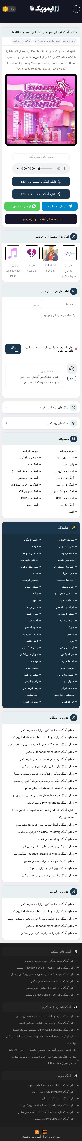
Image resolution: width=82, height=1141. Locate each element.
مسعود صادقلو (66, 620)
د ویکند (70, 627)
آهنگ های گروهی (64, 471)
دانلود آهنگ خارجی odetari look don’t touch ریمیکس (47, 1112)
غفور (35, 600)
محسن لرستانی (29, 579)
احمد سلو (32, 620)
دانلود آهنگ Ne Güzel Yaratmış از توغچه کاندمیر (45, 831)
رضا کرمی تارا (30, 688)
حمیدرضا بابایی (65, 674)
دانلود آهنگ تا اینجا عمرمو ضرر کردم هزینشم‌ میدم (45, 824)
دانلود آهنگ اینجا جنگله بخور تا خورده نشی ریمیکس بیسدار (40, 744)
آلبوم (71, 511)
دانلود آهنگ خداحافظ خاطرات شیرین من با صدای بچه (42, 795)
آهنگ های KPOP (64, 498)
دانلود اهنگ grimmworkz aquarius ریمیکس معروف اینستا (44, 1029)
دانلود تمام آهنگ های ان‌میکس (41, 219)
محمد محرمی (30, 634)
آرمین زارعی (67, 647)
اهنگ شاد (33, 464)
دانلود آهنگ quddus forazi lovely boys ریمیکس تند (44, 853)
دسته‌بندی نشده (65, 457)
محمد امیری (31, 667)
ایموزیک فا (35, 57)
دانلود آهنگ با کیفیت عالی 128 (38, 194)
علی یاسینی (67, 586)
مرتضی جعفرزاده (64, 593)
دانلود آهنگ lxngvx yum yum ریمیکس (54, 1118)
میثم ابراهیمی (30, 674)
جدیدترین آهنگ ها (28, 457)
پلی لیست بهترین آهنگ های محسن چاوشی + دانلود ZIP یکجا (42, 1049)
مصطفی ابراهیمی (64, 694)
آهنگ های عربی (65, 477)
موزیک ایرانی (30, 450)
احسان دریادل (66, 661)
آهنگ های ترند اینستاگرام (54, 407)
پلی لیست (68, 464)
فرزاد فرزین (67, 701)
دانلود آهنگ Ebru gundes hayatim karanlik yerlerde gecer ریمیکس (43, 813)
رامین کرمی (31, 681)
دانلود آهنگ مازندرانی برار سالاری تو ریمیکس (47, 766)
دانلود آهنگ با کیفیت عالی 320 (38, 181)
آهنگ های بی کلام (28, 491)
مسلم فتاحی (67, 600)
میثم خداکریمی (29, 647)
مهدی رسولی (30, 586)
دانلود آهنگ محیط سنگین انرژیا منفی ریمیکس (47, 730)
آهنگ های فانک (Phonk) (25, 471)
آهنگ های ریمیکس (58, 423)
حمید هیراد (68, 573)
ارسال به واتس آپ (20, 206)
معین (35, 573)
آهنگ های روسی (65, 484)
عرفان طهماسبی (29, 559)
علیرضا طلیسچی (65, 579)
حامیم (70, 634)
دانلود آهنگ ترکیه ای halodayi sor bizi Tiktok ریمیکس (42, 737)
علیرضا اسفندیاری (64, 566)
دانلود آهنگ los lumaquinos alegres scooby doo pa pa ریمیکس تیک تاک (40, 1040)
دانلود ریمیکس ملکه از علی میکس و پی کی (48, 846)
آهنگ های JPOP (29, 498)
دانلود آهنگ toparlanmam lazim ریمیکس (50, 751)
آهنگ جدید (32, 504)
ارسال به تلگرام (57, 206)
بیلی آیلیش (32, 613)
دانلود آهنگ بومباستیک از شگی (56, 839)
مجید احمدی (31, 627)
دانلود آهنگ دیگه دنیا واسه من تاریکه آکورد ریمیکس (44, 780)
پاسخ (72, 378)
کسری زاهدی (30, 701)
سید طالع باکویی (29, 566)
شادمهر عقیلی (66, 559)
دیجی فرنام (68, 688)
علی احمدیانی (66, 546)
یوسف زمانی (67, 667)
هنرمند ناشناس (65, 539)
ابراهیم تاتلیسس (65, 607)
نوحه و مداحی (66, 450)
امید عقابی (32, 640)
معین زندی (32, 607)
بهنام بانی (32, 661)
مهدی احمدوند (66, 613)
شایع (35, 593)
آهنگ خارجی (67, 504)
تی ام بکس (67, 654)
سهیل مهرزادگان (29, 654)
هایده (35, 546)
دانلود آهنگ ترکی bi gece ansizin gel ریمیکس (47, 759)
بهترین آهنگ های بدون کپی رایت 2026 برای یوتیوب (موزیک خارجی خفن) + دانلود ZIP (43, 1060)
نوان (71, 640)
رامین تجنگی (31, 539)
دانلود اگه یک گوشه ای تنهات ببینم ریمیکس (49, 861)
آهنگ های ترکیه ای (64, 491)
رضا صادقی (31, 694)
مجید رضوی (67, 553)
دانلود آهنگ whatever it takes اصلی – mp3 (48, 788)
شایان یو (69, 681)
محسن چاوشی (30, 553)
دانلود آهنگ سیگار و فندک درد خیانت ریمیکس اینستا (44, 773)
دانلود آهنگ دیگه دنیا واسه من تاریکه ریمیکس (47, 875)
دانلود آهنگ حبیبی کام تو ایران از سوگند (51, 868)
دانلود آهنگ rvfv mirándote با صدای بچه (50, 802)
